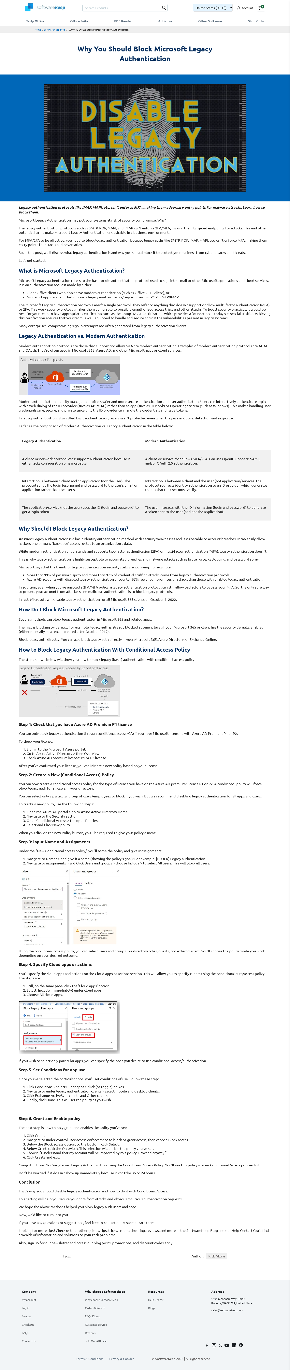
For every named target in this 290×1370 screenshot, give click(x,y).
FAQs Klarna (92, 1316)
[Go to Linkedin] (234, 1346)
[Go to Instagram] (214, 1346)
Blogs (151, 1308)
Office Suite (79, 21)
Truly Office (35, 21)
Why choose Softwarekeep (101, 1299)
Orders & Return (95, 1308)
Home (38, 29)
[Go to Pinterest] (241, 1346)
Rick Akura (216, 1256)
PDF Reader (123, 21)
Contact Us (29, 1341)
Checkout (28, 1324)
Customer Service (96, 1324)
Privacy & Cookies (121, 1359)
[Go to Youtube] (227, 1346)
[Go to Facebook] (207, 1346)
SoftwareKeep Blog (54, 29)
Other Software (210, 21)
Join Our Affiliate (96, 1341)
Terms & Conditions (89, 1359)
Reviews (90, 1333)
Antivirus (165, 21)
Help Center (155, 1299)
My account (29, 1299)
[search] (164, 8)
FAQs (25, 1333)
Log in (25, 1308)
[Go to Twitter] (221, 1346)
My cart (26, 1316)
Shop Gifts (256, 21)
